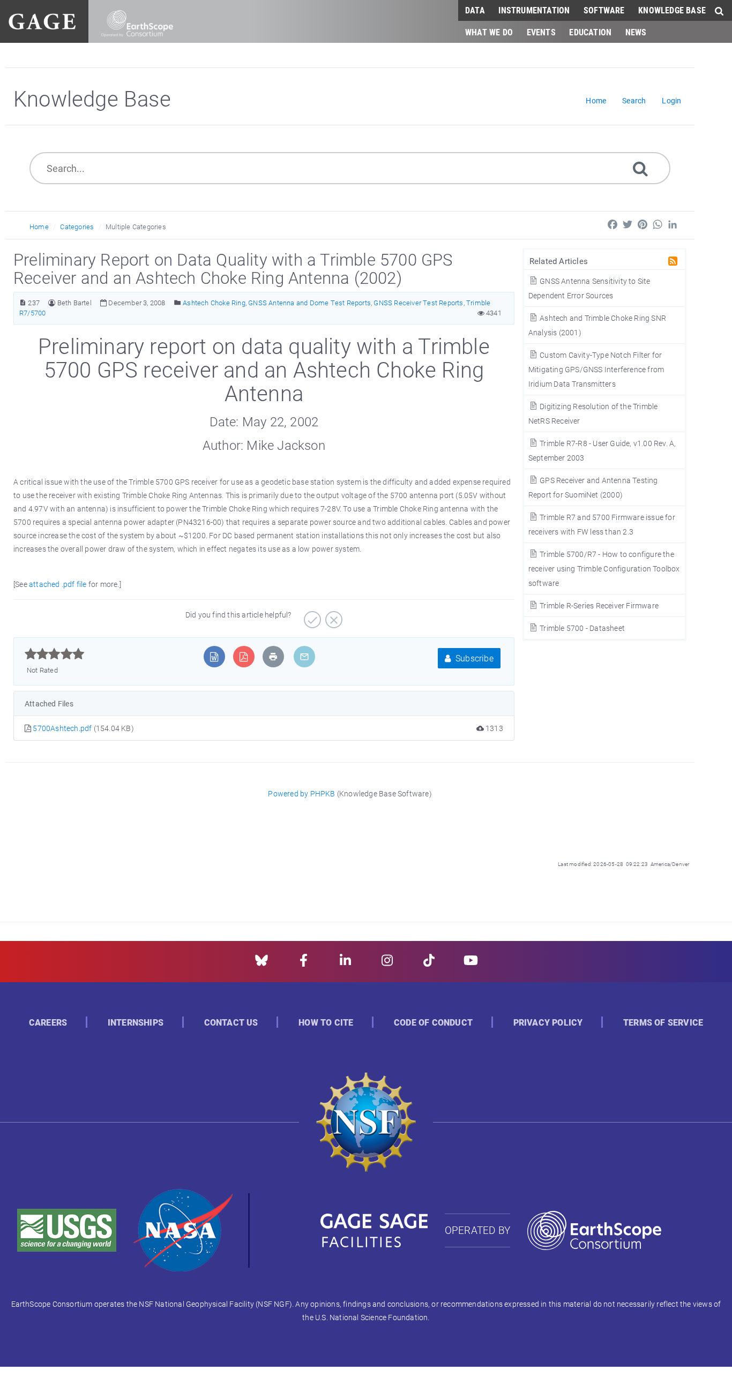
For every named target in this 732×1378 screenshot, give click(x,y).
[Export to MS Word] (214, 656)
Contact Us (231, 1023)
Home (39, 226)
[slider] (54, 653)
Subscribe (473, 658)
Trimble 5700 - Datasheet (581, 628)
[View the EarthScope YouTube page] (471, 964)
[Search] (640, 167)
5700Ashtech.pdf (63, 728)
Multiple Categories (136, 226)
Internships (135, 1023)
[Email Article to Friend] (304, 656)
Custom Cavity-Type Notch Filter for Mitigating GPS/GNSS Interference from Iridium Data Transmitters (596, 369)
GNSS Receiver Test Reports (418, 302)
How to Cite (325, 1023)
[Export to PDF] (244, 656)
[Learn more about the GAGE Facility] (42, 20)
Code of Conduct (433, 1023)
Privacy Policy (548, 1023)
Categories (77, 226)
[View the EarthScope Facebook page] (304, 964)
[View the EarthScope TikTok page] (429, 964)
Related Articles (558, 260)
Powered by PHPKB (301, 793)
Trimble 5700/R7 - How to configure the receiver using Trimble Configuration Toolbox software (604, 568)
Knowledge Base (672, 10)
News (636, 31)
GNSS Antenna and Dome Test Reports (309, 302)
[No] (332, 616)
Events (541, 31)
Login (671, 100)
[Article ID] (22, 302)
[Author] (51, 302)
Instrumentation (534, 10)
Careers (48, 1023)
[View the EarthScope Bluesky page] (261, 964)
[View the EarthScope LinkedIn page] (345, 964)
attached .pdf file (58, 584)
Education (590, 31)
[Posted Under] (177, 302)
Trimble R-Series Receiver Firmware (598, 605)
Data (475, 10)
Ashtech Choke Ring (214, 302)
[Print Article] (273, 656)
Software (604, 10)
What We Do (489, 31)
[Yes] (311, 616)
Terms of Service (663, 1023)
